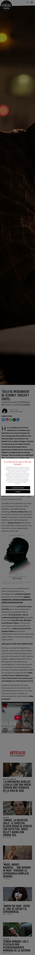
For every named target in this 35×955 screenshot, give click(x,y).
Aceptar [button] (17, 492)
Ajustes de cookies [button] (18, 488)
